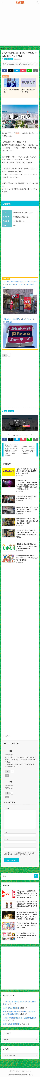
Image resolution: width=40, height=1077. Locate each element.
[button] (4, 70)
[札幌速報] (20, 2)
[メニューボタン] (2, 2)
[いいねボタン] (4, 355)
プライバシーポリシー (15, 1071)
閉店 (5, 59)
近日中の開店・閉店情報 (11, 1008)
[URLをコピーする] (35, 70)
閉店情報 (10, 59)
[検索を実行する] (36, 876)
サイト (6, 846)
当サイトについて (26, 1071)
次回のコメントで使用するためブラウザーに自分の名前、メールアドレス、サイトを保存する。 (20, 853)
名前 (5, 832)
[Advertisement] (20, 26)
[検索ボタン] (37, 2)
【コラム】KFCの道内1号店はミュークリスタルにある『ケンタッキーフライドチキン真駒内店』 (20, 284)
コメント (7, 808)
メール (6, 839)
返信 (7, 775)
